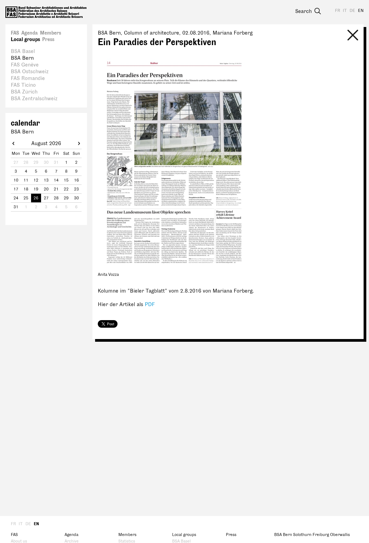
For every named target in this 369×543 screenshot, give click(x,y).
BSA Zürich (24, 92)
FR (337, 10)
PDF (150, 304)
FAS (15, 33)
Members (50, 33)
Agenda (29, 33)
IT (345, 10)
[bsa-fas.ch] (45, 12)
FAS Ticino (23, 85)
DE (352, 10)
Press (48, 39)
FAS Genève (25, 65)
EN (361, 10)
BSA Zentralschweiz (34, 99)
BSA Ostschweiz (30, 72)
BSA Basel (23, 51)
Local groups (25, 39)
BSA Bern (22, 58)
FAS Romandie (28, 78)
